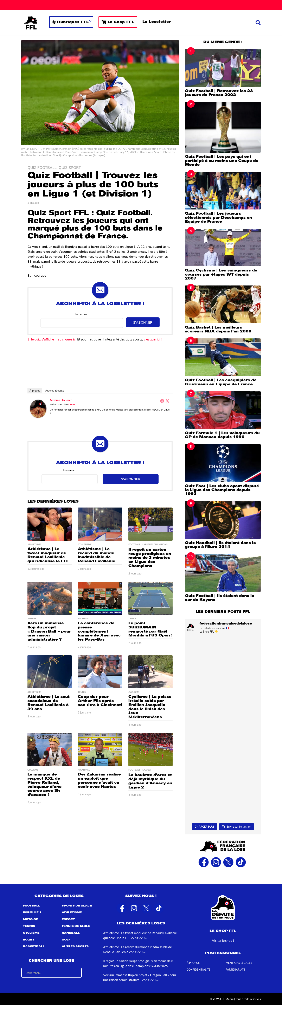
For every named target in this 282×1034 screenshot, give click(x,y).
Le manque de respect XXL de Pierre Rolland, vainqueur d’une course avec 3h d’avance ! (44, 784)
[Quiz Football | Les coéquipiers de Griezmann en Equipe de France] (223, 357)
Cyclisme (133, 692)
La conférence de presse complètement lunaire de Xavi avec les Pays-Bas (99, 631)
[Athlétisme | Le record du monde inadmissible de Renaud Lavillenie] (100, 524)
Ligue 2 (146, 769)
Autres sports (75, 946)
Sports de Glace (77, 906)
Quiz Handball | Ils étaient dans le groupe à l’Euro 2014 (220, 544)
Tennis (132, 618)
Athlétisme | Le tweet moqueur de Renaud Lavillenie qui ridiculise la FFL (48, 555)
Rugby (28, 940)
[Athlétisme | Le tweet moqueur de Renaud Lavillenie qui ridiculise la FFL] (49, 524)
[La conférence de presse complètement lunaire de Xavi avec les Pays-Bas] (100, 598)
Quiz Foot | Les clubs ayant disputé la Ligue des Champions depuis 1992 (222, 489)
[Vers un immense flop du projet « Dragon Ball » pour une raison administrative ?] (49, 598)
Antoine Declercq (61, 400)
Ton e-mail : (82, 314)
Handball (71, 933)
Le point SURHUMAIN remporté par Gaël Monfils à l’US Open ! (150, 629)
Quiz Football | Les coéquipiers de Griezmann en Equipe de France (220, 382)
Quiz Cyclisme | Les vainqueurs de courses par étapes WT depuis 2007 (221, 274)
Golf (66, 940)
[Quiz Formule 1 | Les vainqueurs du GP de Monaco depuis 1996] (223, 410)
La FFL (71, 404)
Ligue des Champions (154, 544)
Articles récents (54, 390)
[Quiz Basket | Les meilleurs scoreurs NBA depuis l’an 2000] (223, 304)
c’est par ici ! (153, 339)
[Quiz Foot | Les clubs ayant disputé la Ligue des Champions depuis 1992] (223, 463)
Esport (68, 919)
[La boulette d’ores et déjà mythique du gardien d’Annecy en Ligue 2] (150, 749)
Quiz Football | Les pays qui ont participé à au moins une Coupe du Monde (221, 160)
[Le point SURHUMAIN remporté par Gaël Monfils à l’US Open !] (150, 598)
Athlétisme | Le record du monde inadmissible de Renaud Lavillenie (96, 555)
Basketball (34, 946)
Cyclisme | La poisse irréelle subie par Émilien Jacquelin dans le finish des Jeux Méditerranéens (149, 706)
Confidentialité (199, 969)
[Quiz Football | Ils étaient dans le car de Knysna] (223, 573)
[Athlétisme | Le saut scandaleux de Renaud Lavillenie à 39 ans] (49, 671)
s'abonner (142, 322)
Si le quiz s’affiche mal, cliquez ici (51, 339)
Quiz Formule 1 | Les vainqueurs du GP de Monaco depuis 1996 (222, 434)
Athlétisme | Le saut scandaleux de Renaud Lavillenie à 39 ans (48, 702)
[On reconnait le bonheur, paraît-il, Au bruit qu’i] (223, 706)
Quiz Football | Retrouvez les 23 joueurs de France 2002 (219, 92)
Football (134, 544)
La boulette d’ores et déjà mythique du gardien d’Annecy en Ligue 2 (150, 781)
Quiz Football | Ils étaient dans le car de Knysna (219, 597)
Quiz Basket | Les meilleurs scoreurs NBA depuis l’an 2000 (218, 329)
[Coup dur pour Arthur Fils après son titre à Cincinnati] (100, 671)
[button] (258, 23)
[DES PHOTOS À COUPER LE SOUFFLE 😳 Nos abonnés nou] (223, 752)
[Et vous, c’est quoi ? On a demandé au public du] (223, 799)
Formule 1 (32, 912)
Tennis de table (76, 926)
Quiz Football (42, 167)
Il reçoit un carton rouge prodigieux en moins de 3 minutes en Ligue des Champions (149, 557)
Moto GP (30, 919)
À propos (35, 390)
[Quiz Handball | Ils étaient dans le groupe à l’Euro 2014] (223, 520)
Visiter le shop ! (223, 940)
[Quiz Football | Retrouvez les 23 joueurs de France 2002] (223, 68)
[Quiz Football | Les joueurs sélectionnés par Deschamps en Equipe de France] (223, 190)
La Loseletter (156, 21)
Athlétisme (34, 544)
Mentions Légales (239, 962)
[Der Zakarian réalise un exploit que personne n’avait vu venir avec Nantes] (100, 749)
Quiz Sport (70, 167)
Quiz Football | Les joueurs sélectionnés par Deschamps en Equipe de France (218, 217)
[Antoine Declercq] (38, 408)
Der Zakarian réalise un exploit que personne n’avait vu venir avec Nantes (99, 780)
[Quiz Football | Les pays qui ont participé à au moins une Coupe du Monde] (223, 127)
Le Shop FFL (121, 22)
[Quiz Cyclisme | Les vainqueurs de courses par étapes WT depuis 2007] (223, 247)
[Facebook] (162, 400)
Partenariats (235, 969)
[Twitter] (167, 400)
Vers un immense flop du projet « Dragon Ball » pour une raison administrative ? (49, 631)
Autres (31, 618)
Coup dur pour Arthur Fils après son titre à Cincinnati (100, 700)
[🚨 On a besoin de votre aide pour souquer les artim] (223, 659)
